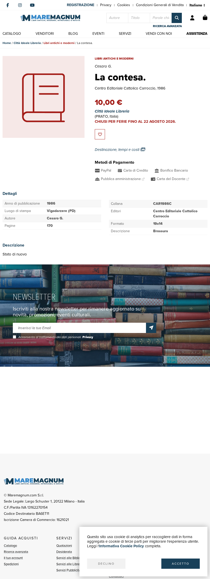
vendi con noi (159, 33)
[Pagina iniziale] (50, 18)
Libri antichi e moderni (59, 43)
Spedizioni (11, 564)
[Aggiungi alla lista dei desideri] (100, 134)
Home (7, 43)
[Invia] (151, 328)
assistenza (196, 33)
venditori (45, 33)
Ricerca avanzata (16, 551)
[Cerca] (177, 18)
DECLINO (106, 563)
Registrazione (80, 5)
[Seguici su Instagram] (20, 5)
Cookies (123, 5)
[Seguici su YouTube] (32, 5)
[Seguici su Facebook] (8, 5)
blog (73, 33)
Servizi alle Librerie (69, 564)
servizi (125, 33)
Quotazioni (64, 545)
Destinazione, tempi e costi (117, 149)
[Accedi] (192, 17)
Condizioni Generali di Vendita (160, 5)
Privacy (105, 5)
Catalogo (10, 545)
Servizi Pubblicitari (69, 570)
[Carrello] (205, 17)
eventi (98, 33)
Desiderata (64, 551)
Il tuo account (13, 557)
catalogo (12, 33)
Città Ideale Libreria (27, 43)
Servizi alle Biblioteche (72, 557)
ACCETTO (180, 563)
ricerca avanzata (167, 26)
